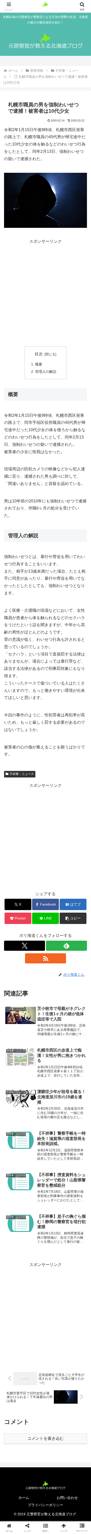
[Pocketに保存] (55, 1361)
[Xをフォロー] (24, 946)
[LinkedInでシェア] (45, 1375)
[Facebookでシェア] (15, 1361)
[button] (73, 918)
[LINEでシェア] (76, 1361)
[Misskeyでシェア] (76, 1347)
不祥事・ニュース (22, 774)
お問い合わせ (67, 1498)
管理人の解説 (45, 372)
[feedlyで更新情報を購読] (66, 946)
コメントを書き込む (45, 1438)
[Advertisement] (45, 290)
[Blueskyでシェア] (55, 1347)
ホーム (23, 1498)
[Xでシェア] (15, 1347)
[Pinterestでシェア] (25, 1375)
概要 (38, 364)
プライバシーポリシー (45, 1505)
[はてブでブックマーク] (35, 1361)
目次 (39, 354)
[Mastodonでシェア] (35, 1347)
